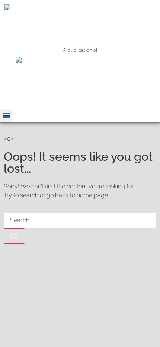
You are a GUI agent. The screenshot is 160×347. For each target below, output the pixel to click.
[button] (6, 115)
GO (14, 235)
